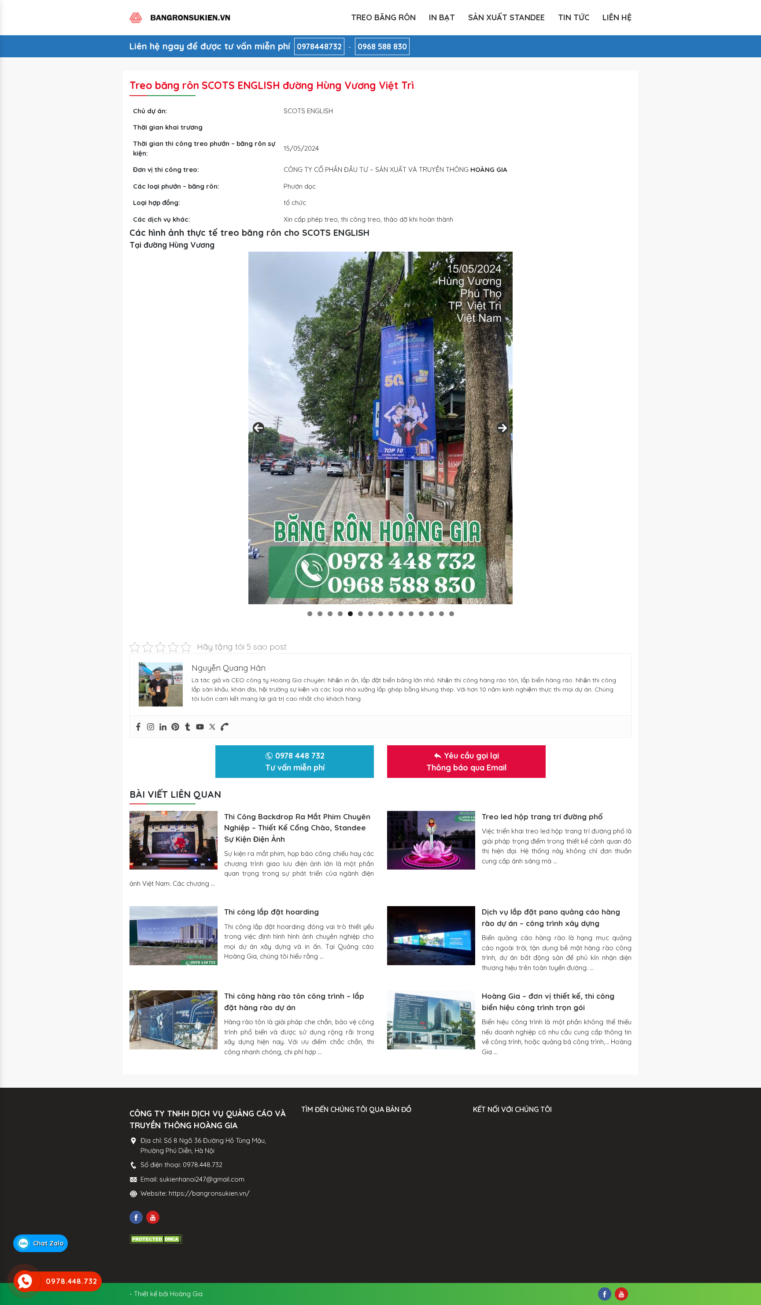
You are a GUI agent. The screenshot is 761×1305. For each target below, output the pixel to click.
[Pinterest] (175, 726)
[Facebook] (138, 726)
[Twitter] (212, 726)
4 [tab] (340, 613)
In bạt (442, 17)
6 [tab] (360, 613)
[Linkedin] (163, 726)
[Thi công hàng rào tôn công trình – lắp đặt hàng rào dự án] (173, 1019)
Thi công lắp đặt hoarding (271, 911)
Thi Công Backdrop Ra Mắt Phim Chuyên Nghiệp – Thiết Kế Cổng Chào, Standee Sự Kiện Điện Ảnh (297, 828)
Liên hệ (617, 17)
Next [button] (502, 428)
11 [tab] (411, 613)
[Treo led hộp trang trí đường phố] (431, 840)
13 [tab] (431, 613)
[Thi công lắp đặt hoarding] (173, 935)
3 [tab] (330, 613)
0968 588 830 (382, 46)
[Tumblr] (188, 726)
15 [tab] (451, 613)
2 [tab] (320, 613)
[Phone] (225, 726)
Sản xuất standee (506, 17)
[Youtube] (200, 726)
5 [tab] (350, 613)
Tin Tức (573, 17)
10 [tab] (401, 613)
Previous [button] (258, 428)
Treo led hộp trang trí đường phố (542, 816)
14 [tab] (441, 613)
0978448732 (319, 46)
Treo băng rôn (383, 17)
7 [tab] (370, 613)
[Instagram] (151, 726)
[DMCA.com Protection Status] (155, 1238)
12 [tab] (421, 613)
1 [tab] (309, 613)
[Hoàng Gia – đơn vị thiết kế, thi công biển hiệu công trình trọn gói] (431, 1019)
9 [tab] (390, 613)
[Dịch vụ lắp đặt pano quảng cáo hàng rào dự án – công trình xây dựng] (431, 935)
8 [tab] (380, 613)
